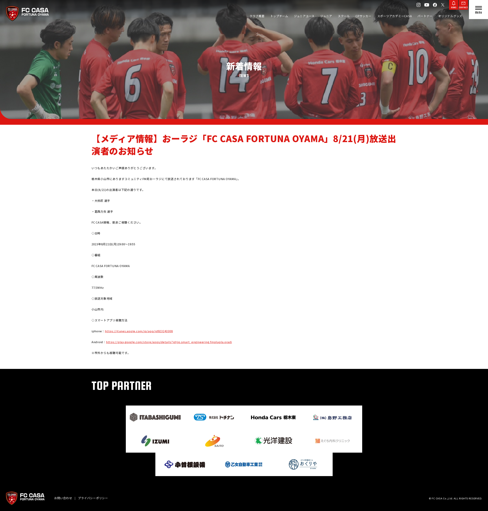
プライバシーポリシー (93, 498)
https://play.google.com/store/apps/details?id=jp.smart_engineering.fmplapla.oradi (169, 342)
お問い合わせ (63, 498)
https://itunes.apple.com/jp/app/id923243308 (139, 331)
